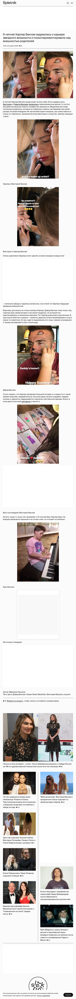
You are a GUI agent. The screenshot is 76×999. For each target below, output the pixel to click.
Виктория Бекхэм (54, 694)
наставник (25, 401)
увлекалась (34, 104)
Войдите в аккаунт (15, 701)
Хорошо (68, 995)
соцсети (67, 694)
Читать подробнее (43, 996)
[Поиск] (68, 3)
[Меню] (72, 3)
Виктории (7, 104)
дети (10, 694)
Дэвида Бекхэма (21, 104)
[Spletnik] (9, 3)
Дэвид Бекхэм (19, 694)
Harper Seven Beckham (36, 694)
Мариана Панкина (17, 692)
